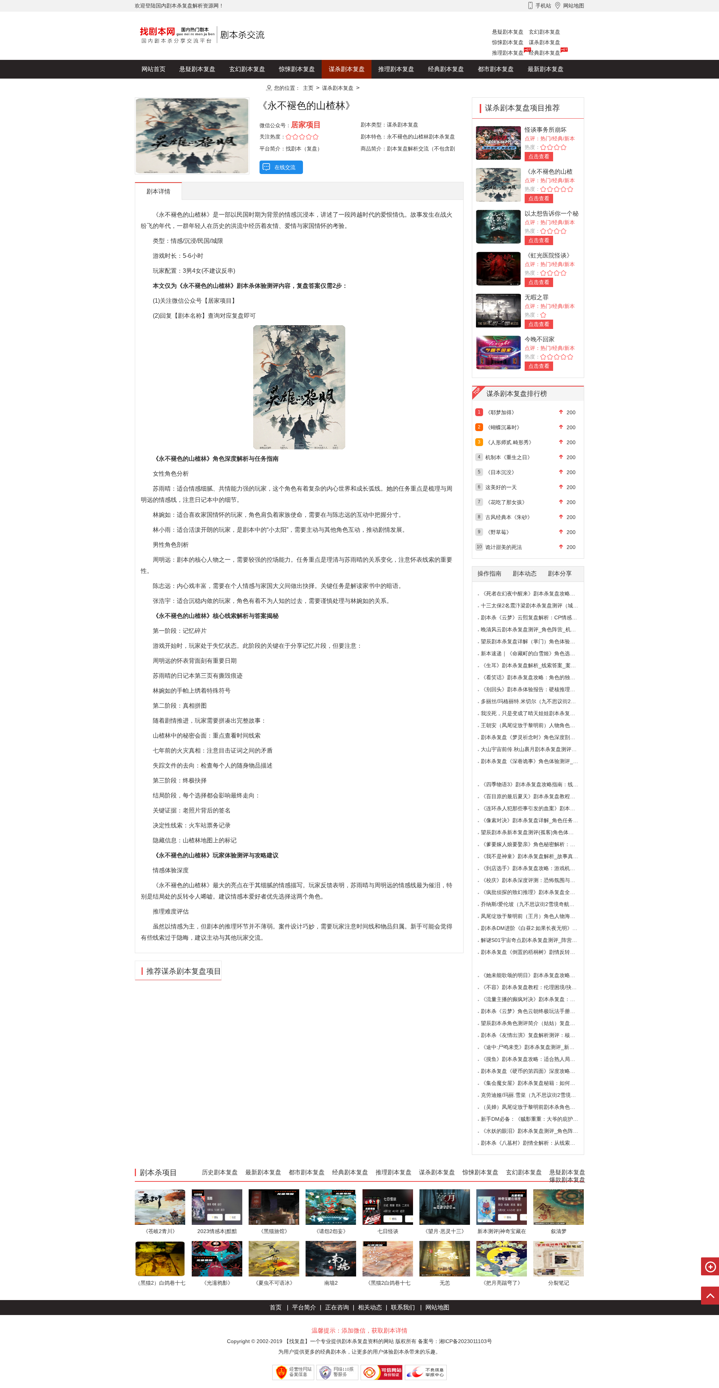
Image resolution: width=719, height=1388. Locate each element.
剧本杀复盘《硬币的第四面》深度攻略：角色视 (536, 1071)
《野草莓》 (498, 532)
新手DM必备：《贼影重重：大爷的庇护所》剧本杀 (540, 1119)
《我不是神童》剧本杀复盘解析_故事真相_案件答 (539, 856)
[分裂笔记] (558, 1258)
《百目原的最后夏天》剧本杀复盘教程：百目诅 (536, 796)
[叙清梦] (558, 1207)
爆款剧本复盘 (209, 88)
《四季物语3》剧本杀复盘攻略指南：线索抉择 (535, 784)
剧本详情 (158, 191)
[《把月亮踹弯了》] (501, 1258)
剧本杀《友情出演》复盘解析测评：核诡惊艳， (536, 1035)
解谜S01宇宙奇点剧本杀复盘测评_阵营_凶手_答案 (540, 940)
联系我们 (403, 1307)
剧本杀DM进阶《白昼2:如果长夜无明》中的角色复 (539, 928)
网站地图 (437, 1307)
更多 (247, 88)
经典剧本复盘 (544, 53)
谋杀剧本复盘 (544, 42)
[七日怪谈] (387, 1207)
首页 (276, 1307)
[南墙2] (331, 1258)
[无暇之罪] (498, 310)
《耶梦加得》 (501, 412)
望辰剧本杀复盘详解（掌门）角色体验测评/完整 (536, 641)
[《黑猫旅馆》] (274, 1207)
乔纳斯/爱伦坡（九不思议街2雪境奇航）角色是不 (538, 904)
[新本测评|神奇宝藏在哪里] (501, 1207)
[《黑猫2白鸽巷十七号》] (387, 1258)
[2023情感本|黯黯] (217, 1207)
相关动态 (370, 1307)
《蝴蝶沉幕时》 (503, 427)
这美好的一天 (501, 487)
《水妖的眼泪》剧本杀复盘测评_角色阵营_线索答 (539, 1131)
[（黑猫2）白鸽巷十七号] (160, 1258)
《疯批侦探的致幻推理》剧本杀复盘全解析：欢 (536, 892)
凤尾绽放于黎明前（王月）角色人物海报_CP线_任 (540, 916)
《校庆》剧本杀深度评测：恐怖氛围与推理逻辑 (536, 880)
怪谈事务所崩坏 (546, 129)
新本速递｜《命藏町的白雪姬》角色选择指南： (536, 653)
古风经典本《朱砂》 (509, 517)
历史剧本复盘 (160, 88)
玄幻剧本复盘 (544, 32)
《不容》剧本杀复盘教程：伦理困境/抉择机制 (534, 987)
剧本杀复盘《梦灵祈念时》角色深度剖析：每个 (536, 737)
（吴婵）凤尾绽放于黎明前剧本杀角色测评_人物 (537, 1107)
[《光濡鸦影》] (217, 1258)
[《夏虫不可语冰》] (274, 1258)
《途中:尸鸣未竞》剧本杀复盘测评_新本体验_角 (537, 1047)
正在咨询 (337, 1307)
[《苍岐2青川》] (160, 1207)
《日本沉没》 (501, 472)
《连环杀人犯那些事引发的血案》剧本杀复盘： (536, 808)
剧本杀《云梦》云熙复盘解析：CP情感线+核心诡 (538, 617)
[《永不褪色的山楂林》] (498, 184)
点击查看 (538, 156)
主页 (308, 88)
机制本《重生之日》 (509, 457)
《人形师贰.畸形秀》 (509, 442)
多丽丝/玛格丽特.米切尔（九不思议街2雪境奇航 (536, 701)
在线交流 (284, 167)
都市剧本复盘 (496, 69)
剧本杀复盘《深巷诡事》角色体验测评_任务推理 (537, 761)
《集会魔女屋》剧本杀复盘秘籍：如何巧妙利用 (536, 1083)
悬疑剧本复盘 (508, 32)
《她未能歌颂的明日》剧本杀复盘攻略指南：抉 (536, 975)
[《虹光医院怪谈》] (498, 268)
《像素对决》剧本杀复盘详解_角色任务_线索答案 (539, 820)
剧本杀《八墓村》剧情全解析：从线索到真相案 (536, 1143)
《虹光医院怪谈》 (549, 255)
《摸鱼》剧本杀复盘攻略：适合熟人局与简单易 (536, 1059)
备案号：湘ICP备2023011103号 (455, 1341)
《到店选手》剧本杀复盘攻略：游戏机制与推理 (536, 868)
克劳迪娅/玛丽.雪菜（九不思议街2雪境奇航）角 (536, 1095)
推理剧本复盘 (508, 53)
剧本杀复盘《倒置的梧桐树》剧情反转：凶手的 (536, 952)
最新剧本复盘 (546, 69)
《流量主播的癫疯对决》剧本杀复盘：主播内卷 (536, 999)
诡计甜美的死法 (503, 547)
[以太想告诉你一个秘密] (498, 226)
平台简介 (304, 1307)
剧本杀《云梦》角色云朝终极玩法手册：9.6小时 (537, 1011)
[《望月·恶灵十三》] (444, 1207)
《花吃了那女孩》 (506, 502)
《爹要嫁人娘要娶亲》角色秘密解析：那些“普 (534, 844)
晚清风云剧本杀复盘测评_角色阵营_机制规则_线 (538, 629)
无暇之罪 (537, 297)
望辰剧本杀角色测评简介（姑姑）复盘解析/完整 (536, 1023)
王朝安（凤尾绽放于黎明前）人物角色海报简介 (536, 725)
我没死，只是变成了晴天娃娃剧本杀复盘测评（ (536, 713)
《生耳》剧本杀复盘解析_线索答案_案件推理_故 (538, 665)
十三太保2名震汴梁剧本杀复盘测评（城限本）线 (537, 605)
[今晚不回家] (498, 352)
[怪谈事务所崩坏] (498, 142)
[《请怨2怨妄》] (331, 1207)
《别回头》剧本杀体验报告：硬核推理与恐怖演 (536, 689)
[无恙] (444, 1258)
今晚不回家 (540, 339)
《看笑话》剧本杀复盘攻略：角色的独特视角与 (536, 677)
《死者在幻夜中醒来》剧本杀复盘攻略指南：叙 (536, 594)
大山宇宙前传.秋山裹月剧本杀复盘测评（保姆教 (536, 749)
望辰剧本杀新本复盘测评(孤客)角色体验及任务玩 (538, 832)
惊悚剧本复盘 (508, 42)
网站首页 (154, 69)
